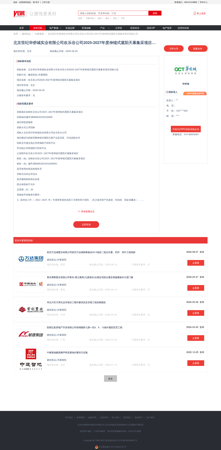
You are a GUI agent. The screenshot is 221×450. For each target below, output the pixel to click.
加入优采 (115, 417)
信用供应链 (183, 27)
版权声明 (92, 417)
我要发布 (197, 48)
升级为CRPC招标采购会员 (185, 129)
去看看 (195, 262)
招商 (80, 18)
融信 (107, 18)
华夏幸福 (90, 18)
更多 (110, 378)
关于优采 (69, 417)
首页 (21, 27)
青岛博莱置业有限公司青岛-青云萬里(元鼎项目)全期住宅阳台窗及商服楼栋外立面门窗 (90, 277)
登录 (37, 2)
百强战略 (86, 27)
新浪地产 (139, 417)
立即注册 (46, 2)
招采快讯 (134, 27)
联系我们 (127, 417)
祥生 (115, 18)
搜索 (155, 13)
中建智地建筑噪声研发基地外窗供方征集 (67, 352)
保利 (99, 18)
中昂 (123, 18)
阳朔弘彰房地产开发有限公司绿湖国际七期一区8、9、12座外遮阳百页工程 (84, 327)
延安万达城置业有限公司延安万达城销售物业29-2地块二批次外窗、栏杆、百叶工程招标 (91, 252)
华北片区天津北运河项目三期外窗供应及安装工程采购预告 (76, 302)
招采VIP (151, 27)
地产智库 (167, 27)
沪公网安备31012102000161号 (112, 446)
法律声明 (104, 417)
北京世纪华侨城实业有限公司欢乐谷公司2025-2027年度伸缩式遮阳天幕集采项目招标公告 (93, 33)
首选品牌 (70, 27)
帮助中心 (204, 2)
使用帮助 (80, 417)
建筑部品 (26, 33)
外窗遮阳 (39, 33)
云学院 (118, 27)
